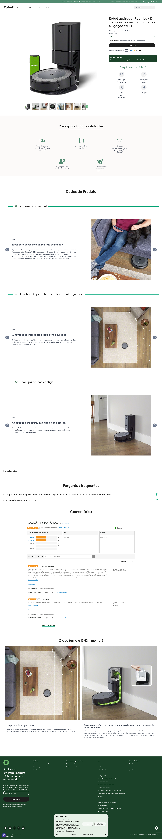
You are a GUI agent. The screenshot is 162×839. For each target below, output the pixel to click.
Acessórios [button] (39, 8)
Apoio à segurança (103, 811)
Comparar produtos (71, 764)
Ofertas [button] (48, 8)
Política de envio (102, 770)
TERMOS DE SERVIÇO (103, 805)
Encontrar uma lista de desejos (106, 784)
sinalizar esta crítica (62, 592)
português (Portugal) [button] (151, 2)
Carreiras (131, 764)
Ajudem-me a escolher (72, 767)
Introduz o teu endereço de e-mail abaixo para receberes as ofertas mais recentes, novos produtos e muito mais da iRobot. (16, 787)
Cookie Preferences (8, 836)
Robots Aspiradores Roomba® (41, 764)
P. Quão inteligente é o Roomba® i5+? (20, 500)
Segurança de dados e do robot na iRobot (109, 808)
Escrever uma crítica (64, 527)
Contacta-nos (101, 764)
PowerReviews (65, 523)
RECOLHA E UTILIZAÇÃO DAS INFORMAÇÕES (110, 790)
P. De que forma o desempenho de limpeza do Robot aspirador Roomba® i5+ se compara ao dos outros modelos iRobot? (58, 494)
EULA (99, 799)
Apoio (112, 1)
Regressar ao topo (48, 625)
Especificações (10, 471)
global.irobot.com (133, 770)
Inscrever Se (16, 799)
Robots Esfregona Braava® (40, 767)
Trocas (99, 773)
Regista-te (97, 1)
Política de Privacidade (16, 806)
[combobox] (144, 7)
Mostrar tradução (33, 580)
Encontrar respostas (103, 781)
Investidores (132, 767)
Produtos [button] (29, 8)
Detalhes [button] (143, 60)
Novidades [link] (20, 8)
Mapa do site (19, 834)
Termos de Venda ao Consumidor (107, 802)
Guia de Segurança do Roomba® (107, 779)
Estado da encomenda (121, 1)
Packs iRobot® (36, 770)
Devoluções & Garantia (104, 776)
